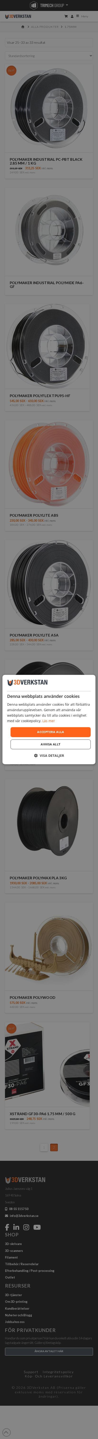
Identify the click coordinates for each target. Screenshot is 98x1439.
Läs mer (48, 721)
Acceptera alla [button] (50, 732)
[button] (49, 755)
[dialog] (48, 719)
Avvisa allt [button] (50, 744)
